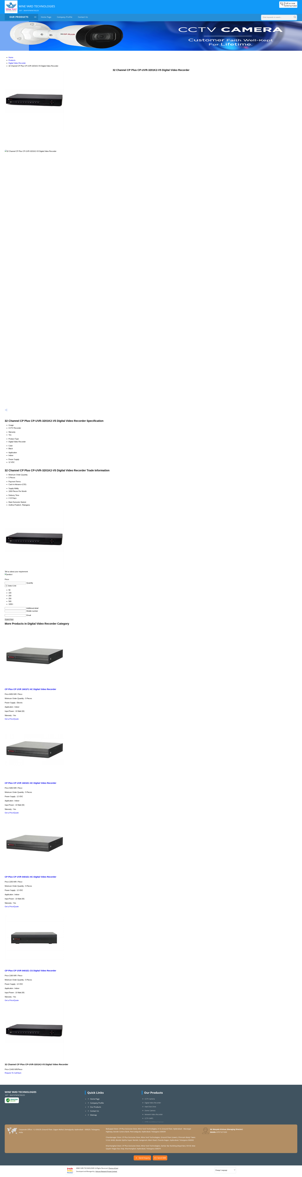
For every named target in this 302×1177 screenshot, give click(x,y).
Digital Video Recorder (17, 63)
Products (11, 60)
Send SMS (161, 1158)
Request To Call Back (13, 1073)
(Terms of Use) (113, 1168)
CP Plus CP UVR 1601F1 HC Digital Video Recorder (30, 689)
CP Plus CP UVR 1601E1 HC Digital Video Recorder (30, 783)
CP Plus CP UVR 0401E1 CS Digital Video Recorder (30, 970)
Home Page (46, 17)
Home (10, 57)
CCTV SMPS (149, 1118)
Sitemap (93, 1115)
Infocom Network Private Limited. (106, 1171)
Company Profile (64, 17)
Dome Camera (150, 1110)
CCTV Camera (150, 1099)
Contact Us (83, 17)
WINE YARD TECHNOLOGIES (37, 8)
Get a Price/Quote (12, 719)
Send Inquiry (144, 1158)
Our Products (18, 17)
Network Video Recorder (154, 1114)
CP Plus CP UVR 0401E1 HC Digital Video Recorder (30, 877)
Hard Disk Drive (150, 1107)
